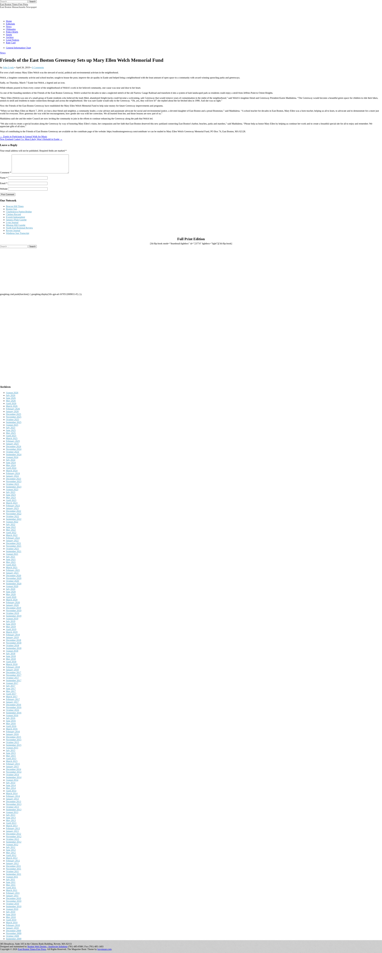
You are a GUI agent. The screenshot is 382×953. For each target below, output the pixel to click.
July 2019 (10, 621)
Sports (9, 34)
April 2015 (11, 758)
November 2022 (13, 513)
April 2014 (11, 791)
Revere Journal (13, 230)
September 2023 (13, 487)
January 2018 (12, 669)
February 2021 (13, 570)
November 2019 (13, 610)
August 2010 (12, 909)
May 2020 (11, 594)
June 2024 (11, 462)
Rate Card (11, 42)
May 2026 (11, 400)
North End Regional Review (19, 228)
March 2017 (11, 696)
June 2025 (11, 430)
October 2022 (12, 516)
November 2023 (13, 481)
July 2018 (10, 653)
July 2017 (10, 686)
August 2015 (12, 747)
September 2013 (13, 809)
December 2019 (13, 608)
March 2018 (11, 664)
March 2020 (11, 600)
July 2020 (10, 589)
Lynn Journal (12, 222)
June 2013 (11, 817)
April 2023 (11, 500)
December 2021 (13, 543)
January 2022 (12, 540)
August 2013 (12, 812)
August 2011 (12, 877)
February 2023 (13, 505)
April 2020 (11, 597)
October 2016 (12, 710)
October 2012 (12, 839)
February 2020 (13, 602)
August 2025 (12, 425)
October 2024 (12, 452)
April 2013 (11, 823)
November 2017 (13, 675)
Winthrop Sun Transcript (17, 233)
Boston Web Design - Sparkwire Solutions (47, 946)
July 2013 (10, 815)
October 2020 (12, 581)
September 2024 (13, 454)
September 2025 (13, 422)
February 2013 (13, 828)
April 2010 (11, 920)
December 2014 (13, 769)
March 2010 (11, 922)
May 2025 (11, 433)
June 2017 (11, 688)
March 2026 (11, 406)
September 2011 (13, 874)
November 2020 (13, 578)
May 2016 (11, 723)
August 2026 (12, 392)
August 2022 (12, 522)
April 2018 (11, 661)
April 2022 (11, 532)
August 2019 (12, 618)
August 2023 (12, 489)
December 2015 (13, 737)
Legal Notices (12, 40)
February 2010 (13, 925)
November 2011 (13, 869)
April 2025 (11, 435)
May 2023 (11, 497)
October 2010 (12, 903)
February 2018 (13, 667)
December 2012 (13, 834)
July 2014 (10, 782)
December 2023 (13, 478)
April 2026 (11, 403)
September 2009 (13, 938)
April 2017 (11, 694)
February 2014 (13, 796)
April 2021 (11, 565)
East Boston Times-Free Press (14, 4)
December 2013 (13, 801)
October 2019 (12, 613)
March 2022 (11, 535)
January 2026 (12, 411)
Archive (10, 37)
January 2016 (12, 734)
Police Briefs (12, 32)
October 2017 (12, 678)
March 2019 (11, 632)
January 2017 (12, 702)
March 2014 (11, 793)
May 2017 (11, 691)
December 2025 (13, 414)
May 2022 (11, 530)
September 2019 (13, 616)
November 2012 (13, 836)
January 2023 (12, 508)
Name (3, 177)
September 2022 (13, 519)
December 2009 (13, 930)
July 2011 (10, 879)
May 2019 (11, 626)
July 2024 (10, 460)
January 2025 (12, 444)
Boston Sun (11, 209)
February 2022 (13, 538)
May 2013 (11, 820)
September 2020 (13, 583)
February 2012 (13, 860)
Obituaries (11, 29)
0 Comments (38, 67)
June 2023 (11, 495)
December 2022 (13, 511)
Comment (5, 172)
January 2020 (12, 605)
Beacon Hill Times (15, 206)
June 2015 (11, 753)
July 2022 (10, 524)
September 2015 (13, 745)
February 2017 (13, 699)
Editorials (10, 24)
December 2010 (13, 898)
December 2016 (13, 704)
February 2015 (13, 764)
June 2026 (11, 398)
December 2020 (13, 575)
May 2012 (11, 852)
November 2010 (13, 901)
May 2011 (11, 885)
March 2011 (11, 890)
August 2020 (12, 586)
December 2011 (13, 866)
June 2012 (11, 850)
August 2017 (12, 683)
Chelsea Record (13, 214)
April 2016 (11, 726)
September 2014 (13, 777)
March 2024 (11, 470)
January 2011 (12, 895)
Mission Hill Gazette (15, 225)
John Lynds (8, 67)
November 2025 (13, 417)
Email (3, 183)
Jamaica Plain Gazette (16, 219)
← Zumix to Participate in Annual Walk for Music (23, 136)
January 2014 (12, 799)
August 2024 (12, 457)
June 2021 (11, 559)
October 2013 (12, 807)
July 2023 (10, 492)
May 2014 (11, 788)
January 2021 (12, 573)
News (8, 26)
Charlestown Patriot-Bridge (19, 211)
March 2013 (11, 825)
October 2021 (12, 548)
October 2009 (12, 936)
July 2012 (10, 847)
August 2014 (12, 780)
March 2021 (11, 567)
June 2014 (11, 785)
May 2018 (11, 659)
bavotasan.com (104, 949)
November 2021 (13, 546)
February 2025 (13, 441)
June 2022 (11, 527)
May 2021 (11, 562)
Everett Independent (15, 217)
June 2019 (11, 624)
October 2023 (12, 484)
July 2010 (10, 912)
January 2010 (12, 928)
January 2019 (12, 637)
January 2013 (12, 831)
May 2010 (11, 917)
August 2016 (12, 715)
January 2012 (12, 863)
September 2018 (13, 648)
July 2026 (10, 395)
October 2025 (12, 419)
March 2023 (11, 503)
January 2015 (12, 766)
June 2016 (11, 721)
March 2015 (11, 761)
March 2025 (11, 438)
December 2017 (13, 672)
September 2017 (13, 680)
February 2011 (13, 893)
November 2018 (13, 643)
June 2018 (11, 656)
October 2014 (12, 774)
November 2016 (13, 707)
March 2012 (11, 858)
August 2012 (12, 844)
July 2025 (10, 427)
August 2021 (12, 554)
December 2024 (13, 446)
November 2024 (13, 449)
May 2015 (11, 756)
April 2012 (11, 855)
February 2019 (13, 634)
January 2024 (12, 476)
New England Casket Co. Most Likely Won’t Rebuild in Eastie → (31, 139)
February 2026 (13, 409)
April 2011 (11, 887)
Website (3, 189)
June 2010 (11, 914)
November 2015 (13, 739)
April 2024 (11, 468)
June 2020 (11, 591)
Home (9, 21)
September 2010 (13, 906)
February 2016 (13, 731)
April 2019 (11, 629)
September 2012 (13, 842)
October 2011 (12, 871)
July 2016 (10, 718)
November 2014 (13, 772)
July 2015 (10, 750)
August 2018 (12, 651)
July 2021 (10, 556)
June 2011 (11, 882)
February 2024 (13, 473)
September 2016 (13, 712)
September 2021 (13, 551)
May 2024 (11, 465)
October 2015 (12, 742)
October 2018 (12, 645)
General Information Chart (18, 47)
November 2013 (13, 804)
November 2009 (13, 933)
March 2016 (11, 729)
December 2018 (13, 640)
